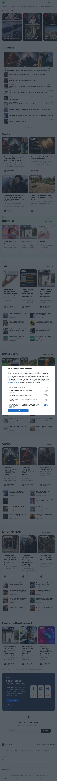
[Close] (52, 368)
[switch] (46, 391)
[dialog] (28, 390)
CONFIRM (18, 410)
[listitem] (28, 387)
